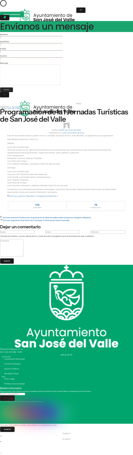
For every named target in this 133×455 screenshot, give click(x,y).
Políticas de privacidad (14, 384)
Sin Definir (16, 107)
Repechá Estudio (37, 401)
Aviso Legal (9, 379)
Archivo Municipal (12, 364)
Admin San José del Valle (69, 130)
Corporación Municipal (14, 359)
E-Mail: (3, 49)
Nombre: (4, 34)
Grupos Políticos (11, 369)
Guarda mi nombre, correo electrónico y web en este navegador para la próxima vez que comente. (47, 236)
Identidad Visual (11, 373)
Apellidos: (5, 41)
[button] (81, 10)
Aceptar (7, 429)
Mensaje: (4, 63)
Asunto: (3, 56)
